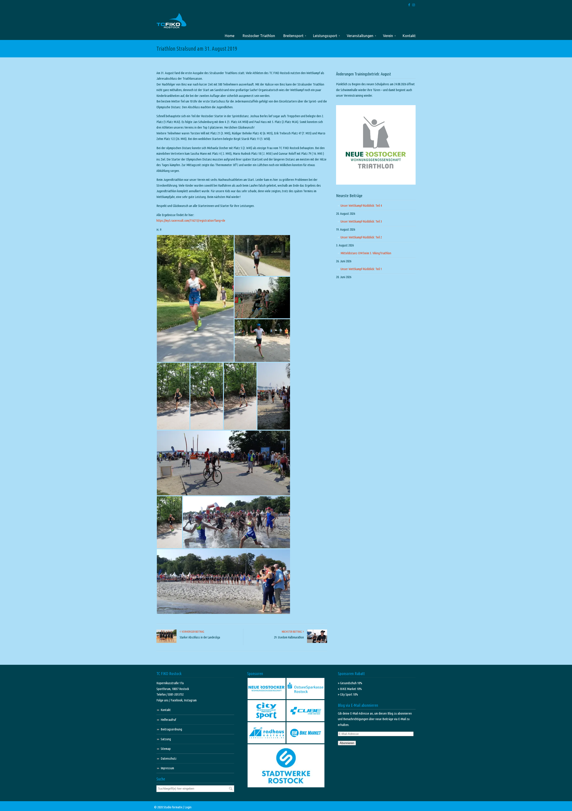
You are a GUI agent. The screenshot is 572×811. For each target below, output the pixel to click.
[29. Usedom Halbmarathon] (317, 641)
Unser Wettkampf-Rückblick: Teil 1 (361, 269)
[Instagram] (414, 5)
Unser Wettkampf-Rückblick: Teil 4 (361, 205)
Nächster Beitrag (292, 631)
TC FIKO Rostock (171, 20)
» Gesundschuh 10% (350, 683)
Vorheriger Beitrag (192, 631)
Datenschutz (169, 758)
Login (188, 807)
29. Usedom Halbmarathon (289, 637)
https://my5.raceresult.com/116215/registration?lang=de (190, 220)
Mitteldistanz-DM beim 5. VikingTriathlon (366, 253)
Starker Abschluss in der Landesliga (200, 637)
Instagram (190, 700)
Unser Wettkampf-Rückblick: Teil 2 (361, 237)
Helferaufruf (168, 719)
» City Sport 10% (348, 694)
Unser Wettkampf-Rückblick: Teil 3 (361, 221)
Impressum (167, 768)
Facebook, (177, 700)
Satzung (166, 739)
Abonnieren (347, 743)
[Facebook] (409, 5)
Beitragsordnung (171, 729)
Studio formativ (172, 807)
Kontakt (166, 710)
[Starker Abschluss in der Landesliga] (166, 641)
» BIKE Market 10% (350, 689)
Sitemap (166, 749)
